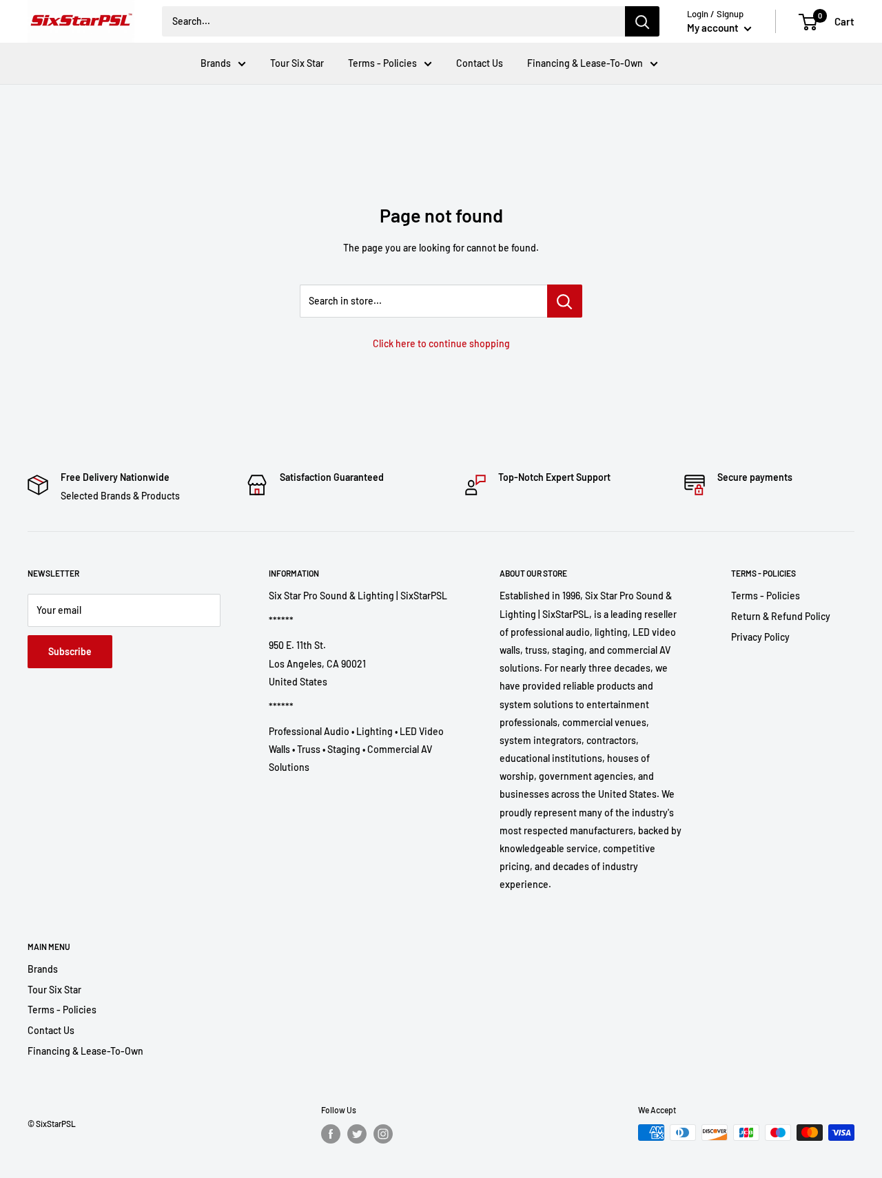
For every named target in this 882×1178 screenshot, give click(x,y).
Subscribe (70, 651)
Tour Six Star (297, 63)
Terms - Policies (382, 63)
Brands (216, 63)
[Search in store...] (564, 301)
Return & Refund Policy (780, 616)
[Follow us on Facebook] (330, 1134)
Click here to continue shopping (441, 343)
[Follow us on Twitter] (357, 1134)
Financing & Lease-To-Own (585, 63)
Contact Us (479, 63)
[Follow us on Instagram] (383, 1134)
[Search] (642, 21)
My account (714, 27)
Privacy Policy (760, 637)
